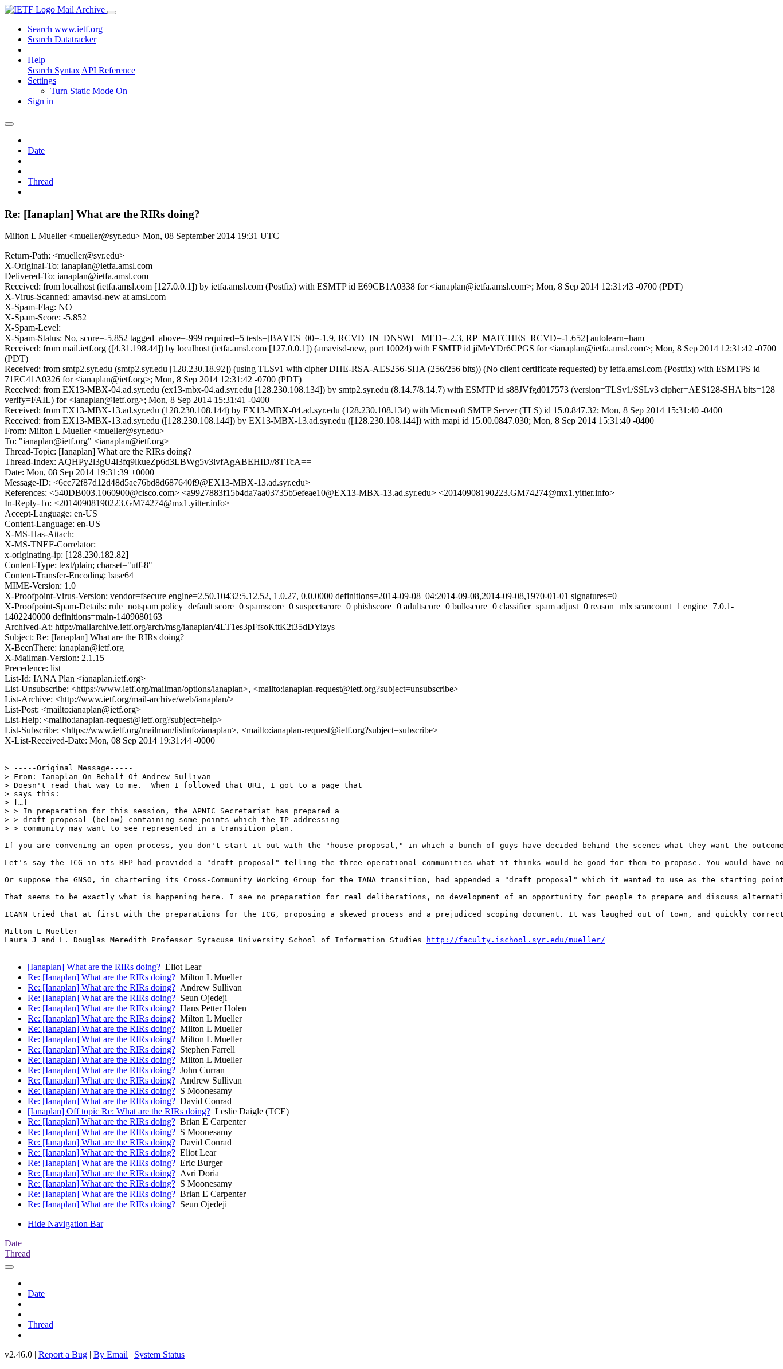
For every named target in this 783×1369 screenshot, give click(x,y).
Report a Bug (62, 1354)
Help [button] (36, 60)
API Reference (108, 70)
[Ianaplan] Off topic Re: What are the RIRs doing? (119, 1111)
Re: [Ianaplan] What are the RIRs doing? (101, 977)
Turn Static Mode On (88, 91)
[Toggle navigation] (111, 12)
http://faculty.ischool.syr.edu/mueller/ (515, 940)
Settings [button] (42, 80)
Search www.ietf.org (65, 29)
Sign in (40, 101)
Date (36, 150)
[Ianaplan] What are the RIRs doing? (94, 967)
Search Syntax (54, 70)
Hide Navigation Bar (65, 1224)
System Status (159, 1354)
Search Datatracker (62, 39)
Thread (40, 181)
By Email (110, 1354)
